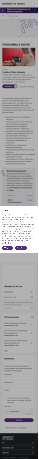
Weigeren (7, 248)
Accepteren (21, 248)
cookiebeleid (6, 243)
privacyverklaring (17, 241)
